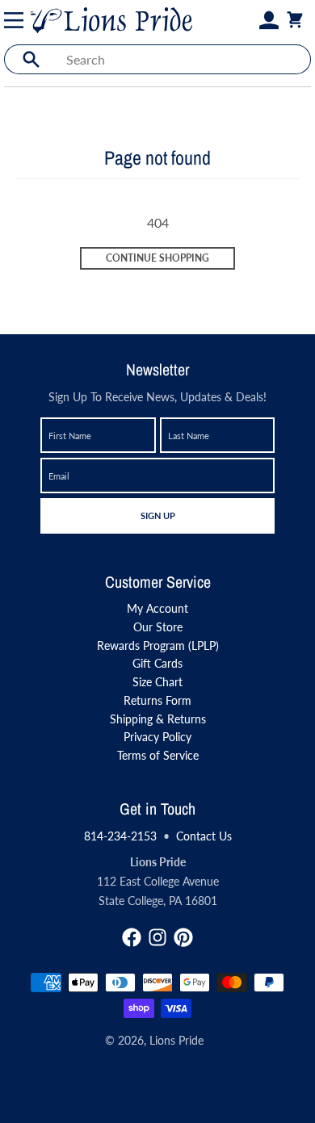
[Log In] (269, 20)
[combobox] (184, 59)
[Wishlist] (249, 20)
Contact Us (204, 836)
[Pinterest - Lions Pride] (183, 937)
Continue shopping (157, 258)
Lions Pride (176, 1040)
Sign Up (157, 515)
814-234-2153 (120, 836)
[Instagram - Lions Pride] (157, 937)
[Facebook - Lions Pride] (131, 937)
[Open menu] (17, 20)
